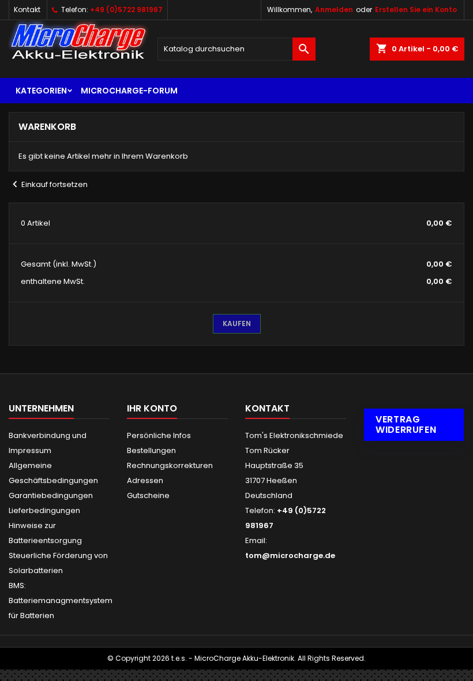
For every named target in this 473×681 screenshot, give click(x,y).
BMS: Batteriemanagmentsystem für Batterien (60, 600)
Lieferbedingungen (44, 510)
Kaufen (237, 323)
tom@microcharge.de (290, 555)
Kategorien (41, 90)
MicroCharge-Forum (129, 90)
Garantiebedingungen (51, 495)
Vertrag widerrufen (406, 424)
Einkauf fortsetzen (48, 184)
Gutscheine (148, 495)
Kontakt (27, 9)
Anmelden (334, 9)
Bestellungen (151, 450)
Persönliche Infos (159, 435)
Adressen (145, 480)
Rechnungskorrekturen (170, 465)
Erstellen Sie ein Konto (416, 9)
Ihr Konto (152, 408)
